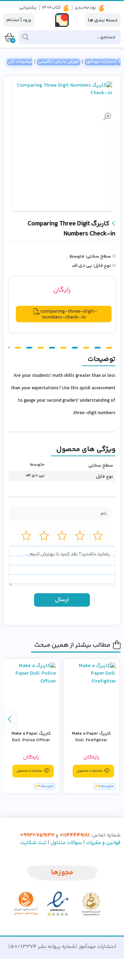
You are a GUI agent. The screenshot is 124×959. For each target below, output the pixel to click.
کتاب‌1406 (51, 7)
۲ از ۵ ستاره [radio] (80, 536)
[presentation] (11, 719)
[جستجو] (25, 37)
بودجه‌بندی (85, 7)
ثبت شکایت (33, 843)
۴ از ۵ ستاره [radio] (44, 536)
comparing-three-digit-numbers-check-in (68, 314)
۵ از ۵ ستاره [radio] (26, 536)
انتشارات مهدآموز (101, 62)
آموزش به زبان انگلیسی (58, 62)
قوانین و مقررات (103, 843)
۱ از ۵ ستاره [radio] (98, 536)
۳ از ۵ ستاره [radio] (62, 536)
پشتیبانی (28, 7)
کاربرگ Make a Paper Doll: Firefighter (91, 737)
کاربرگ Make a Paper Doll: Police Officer (31, 737)
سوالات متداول (66, 843)
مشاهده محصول (89, 771)
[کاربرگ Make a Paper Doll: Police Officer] (31, 693)
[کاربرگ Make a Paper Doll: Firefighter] (91, 693)
